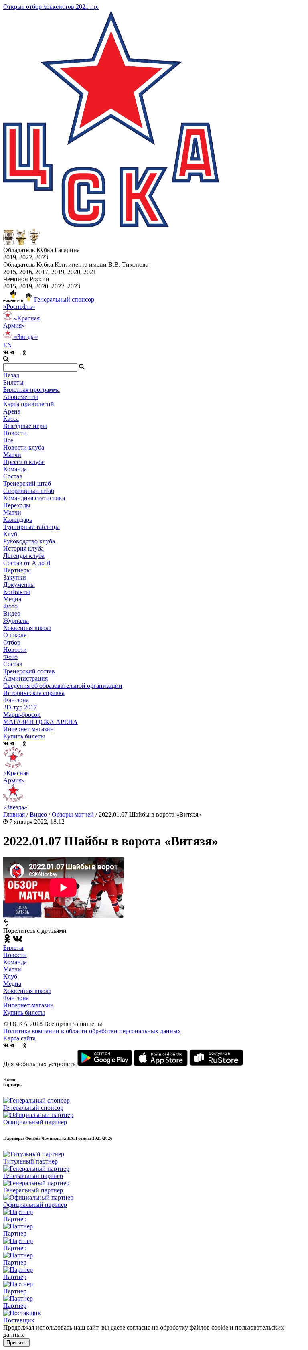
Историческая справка (34, 692)
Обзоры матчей (73, 814)
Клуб (10, 976)
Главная (14, 814)
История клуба (23, 548)
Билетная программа (31, 389)
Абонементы (20, 396)
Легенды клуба (24, 555)
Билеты (13, 947)
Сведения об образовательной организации (62, 685)
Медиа (12, 983)
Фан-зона (16, 998)
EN (7, 345)
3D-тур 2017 (20, 707)
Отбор (11, 642)
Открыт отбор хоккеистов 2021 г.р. (51, 6)
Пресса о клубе (24, 461)
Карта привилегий (28, 404)
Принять (16, 1343)
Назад (11, 375)
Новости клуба (23, 447)
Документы (19, 584)
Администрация (25, 678)
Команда (15, 962)
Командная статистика (34, 498)
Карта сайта (19, 1038)
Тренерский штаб (27, 483)
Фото (10, 606)
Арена (11, 411)
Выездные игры (25, 425)
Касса (11, 418)
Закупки (14, 577)
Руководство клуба (29, 541)
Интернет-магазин (28, 1005)
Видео (11, 613)
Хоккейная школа (27, 990)
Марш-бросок (22, 714)
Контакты (16, 591)
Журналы (16, 620)
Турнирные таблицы (31, 526)
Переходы (16, 505)
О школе (14, 635)
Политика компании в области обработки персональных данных (92, 1031)
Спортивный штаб (28, 490)
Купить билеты (24, 1012)
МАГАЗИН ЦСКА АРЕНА (40, 721)
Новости (15, 649)
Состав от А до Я (27, 562)
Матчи (12, 454)
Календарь (17, 519)
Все (8, 440)
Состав (12, 476)
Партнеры (17, 570)
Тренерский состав (29, 671)
